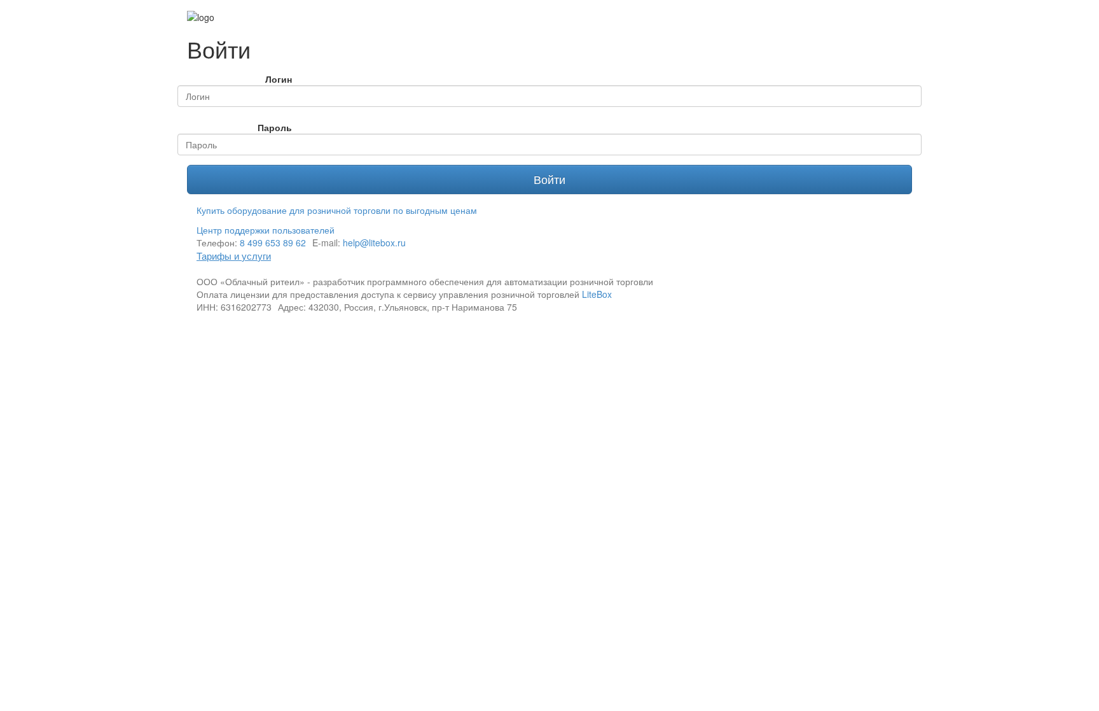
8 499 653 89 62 (273, 242)
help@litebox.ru (374, 242)
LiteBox (597, 294)
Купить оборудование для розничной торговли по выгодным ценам (337, 210)
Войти (549, 179)
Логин (278, 79)
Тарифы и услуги (234, 255)
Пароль (275, 127)
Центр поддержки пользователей (266, 229)
